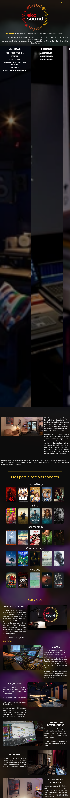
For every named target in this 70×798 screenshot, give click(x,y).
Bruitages (34, 68)
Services (34, 49)
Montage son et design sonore (34, 63)
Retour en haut (63, 795)
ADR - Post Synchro (34, 53)
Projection (34, 59)
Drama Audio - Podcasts (34, 71)
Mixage (34, 56)
